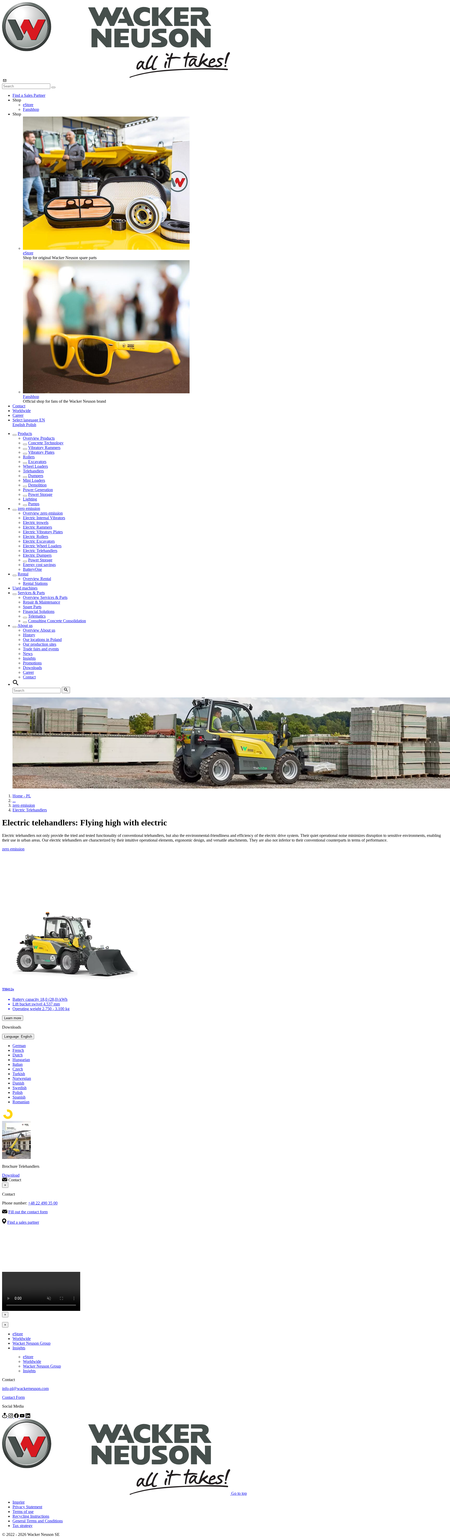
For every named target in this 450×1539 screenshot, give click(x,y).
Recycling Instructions (30, 1516)
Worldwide (21, 410)
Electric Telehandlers (40, 550)
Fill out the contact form (28, 1212)
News (28, 653)
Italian (17, 1064)
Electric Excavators (39, 541)
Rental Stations (35, 583)
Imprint (18, 1502)
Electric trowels (35, 522)
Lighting (30, 499)
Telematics (37, 616)
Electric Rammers (37, 527)
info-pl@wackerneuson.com (25, 1388)
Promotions (32, 663)
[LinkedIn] (28, 1416)
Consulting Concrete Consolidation (57, 621)
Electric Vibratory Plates (43, 532)
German (19, 1045)
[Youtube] (23, 1416)
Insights (29, 658)
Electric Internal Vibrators (44, 518)
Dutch (17, 1055)
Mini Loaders (34, 480)
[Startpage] (116, 76)
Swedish (19, 1088)
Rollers (29, 457)
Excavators (37, 461)
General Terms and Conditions (37, 1521)
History (29, 635)
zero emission (29, 508)
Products (25, 433)
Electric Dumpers (37, 555)
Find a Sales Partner (28, 95)
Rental (23, 574)
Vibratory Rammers (44, 447)
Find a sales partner (23, 1222)
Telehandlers (33, 471)
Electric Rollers (35, 536)
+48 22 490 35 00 (43, 1203)
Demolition (37, 485)
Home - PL (21, 796)
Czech (17, 1069)
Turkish (18, 1074)
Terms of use (23, 1511)
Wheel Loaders (35, 466)
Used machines (25, 588)
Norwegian (21, 1078)
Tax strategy (22, 1525)
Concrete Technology (46, 443)
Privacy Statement (27, 1507)
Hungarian (21, 1059)
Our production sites (39, 644)
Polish (31, 424)
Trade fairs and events (41, 649)
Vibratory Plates (41, 452)
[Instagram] (11, 1416)
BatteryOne (32, 569)
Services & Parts (31, 593)
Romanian (20, 1102)
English (19, 424)
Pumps (33, 504)
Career (17, 415)
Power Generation (38, 490)
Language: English (18, 1036)
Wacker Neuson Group (31, 1343)
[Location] (5, 1416)
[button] (28, 420)
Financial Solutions (38, 611)
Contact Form (13, 1397)
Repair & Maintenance (41, 602)
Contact (18, 406)
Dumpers (35, 475)
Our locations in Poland (42, 639)
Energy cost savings (39, 564)
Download (11, 1175)
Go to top (239, 1493)
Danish (18, 1083)
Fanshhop (31, 109)
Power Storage (40, 494)
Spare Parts (32, 607)
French (18, 1050)
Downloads (32, 667)
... (14, 800)
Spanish (19, 1097)
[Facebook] (17, 1416)
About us (25, 625)
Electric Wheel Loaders (42, 546)
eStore (28, 104)
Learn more (12, 1018)
